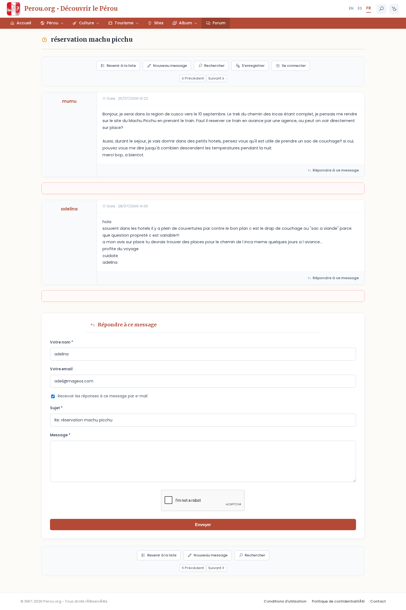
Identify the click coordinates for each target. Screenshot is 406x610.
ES (360, 8)
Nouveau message (170, 65)
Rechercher (214, 65)
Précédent (194, 78)
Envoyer (203, 524)
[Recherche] (381, 9)
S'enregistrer (253, 65)
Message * (60, 435)
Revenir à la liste (121, 65)
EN (351, 8)
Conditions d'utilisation (285, 601)
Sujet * (56, 408)
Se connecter (294, 65)
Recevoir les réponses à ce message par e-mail (102, 396)
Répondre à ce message (336, 170)
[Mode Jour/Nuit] (394, 9)
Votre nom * (61, 342)
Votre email (61, 369)
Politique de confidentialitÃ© (338, 601)
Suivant (214, 78)
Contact (378, 601)
